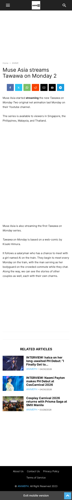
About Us (18, 471)
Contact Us (33, 471)
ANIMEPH (31, 368)
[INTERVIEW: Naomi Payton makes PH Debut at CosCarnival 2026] (13, 384)
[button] (8, 5)
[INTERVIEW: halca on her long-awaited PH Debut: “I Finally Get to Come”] (13, 363)
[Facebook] (10, 87)
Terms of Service (36, 477)
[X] (18, 87)
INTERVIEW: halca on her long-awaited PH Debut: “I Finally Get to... (45, 361)
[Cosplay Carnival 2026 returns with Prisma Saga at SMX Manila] (13, 404)
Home (5, 63)
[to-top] (67, 494)
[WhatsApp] (27, 87)
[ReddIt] (35, 87)
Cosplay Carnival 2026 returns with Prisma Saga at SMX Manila (46, 401)
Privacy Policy (51, 471)
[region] (36, 37)
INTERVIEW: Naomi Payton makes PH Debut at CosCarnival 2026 (45, 381)
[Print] (52, 87)
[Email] (44, 87)
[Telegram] (60, 87)
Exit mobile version (36, 495)
